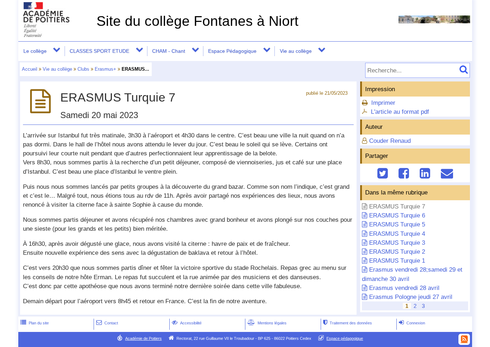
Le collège (35, 51)
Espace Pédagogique (232, 51)
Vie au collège (296, 51)
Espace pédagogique (344, 338)
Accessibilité (187, 323)
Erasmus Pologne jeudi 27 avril (410, 297)
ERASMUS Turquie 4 (397, 233)
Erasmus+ (105, 69)
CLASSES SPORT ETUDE (99, 51)
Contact (107, 323)
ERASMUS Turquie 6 (397, 215)
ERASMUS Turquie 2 (397, 251)
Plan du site (34, 323)
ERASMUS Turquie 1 (397, 260)
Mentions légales (267, 323)
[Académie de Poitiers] (56, 35)
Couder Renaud (390, 140)
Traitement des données (347, 323)
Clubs (83, 69)
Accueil (29, 69)
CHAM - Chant (168, 51)
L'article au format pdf (400, 111)
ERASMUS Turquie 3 (397, 242)
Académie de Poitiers (143, 338)
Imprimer (383, 102)
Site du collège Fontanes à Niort (197, 21)
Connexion (412, 323)
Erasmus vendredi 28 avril (404, 288)
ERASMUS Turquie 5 (397, 224)
